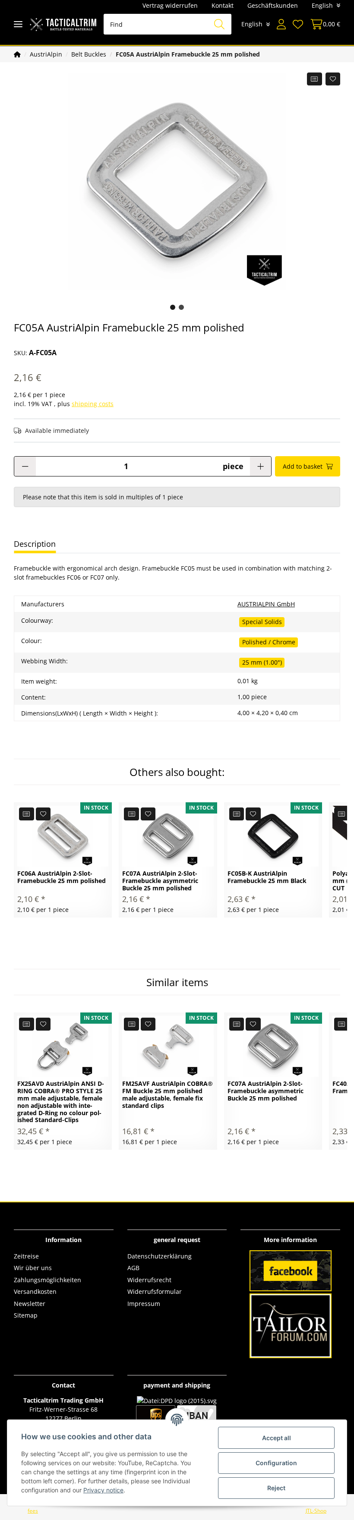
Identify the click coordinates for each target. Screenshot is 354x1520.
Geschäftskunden (272, 5)
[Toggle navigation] (18, 24)
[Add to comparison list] (314, 79)
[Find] (219, 24)
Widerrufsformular (154, 1291)
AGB (133, 1268)
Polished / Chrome (268, 642)
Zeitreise (26, 1256)
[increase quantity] (260, 466)
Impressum (143, 1303)
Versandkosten (35, 1291)
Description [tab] (35, 544)
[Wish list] (298, 24)
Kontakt (223, 5)
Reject (276, 1488)
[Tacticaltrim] (63, 24)
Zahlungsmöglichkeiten (47, 1280)
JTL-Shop (316, 1510)
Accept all (276, 1437)
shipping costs (93, 404)
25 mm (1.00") (262, 662)
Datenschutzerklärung (159, 1256)
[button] (281, 24)
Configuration (276, 1462)
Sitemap (26, 1315)
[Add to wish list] (333, 79)
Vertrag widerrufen (170, 5)
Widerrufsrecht (149, 1280)
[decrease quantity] (25, 466)
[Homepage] (17, 54)
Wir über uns (33, 1268)
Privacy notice (103, 1490)
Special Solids (262, 622)
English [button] (322, 5)
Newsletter (29, 1303)
